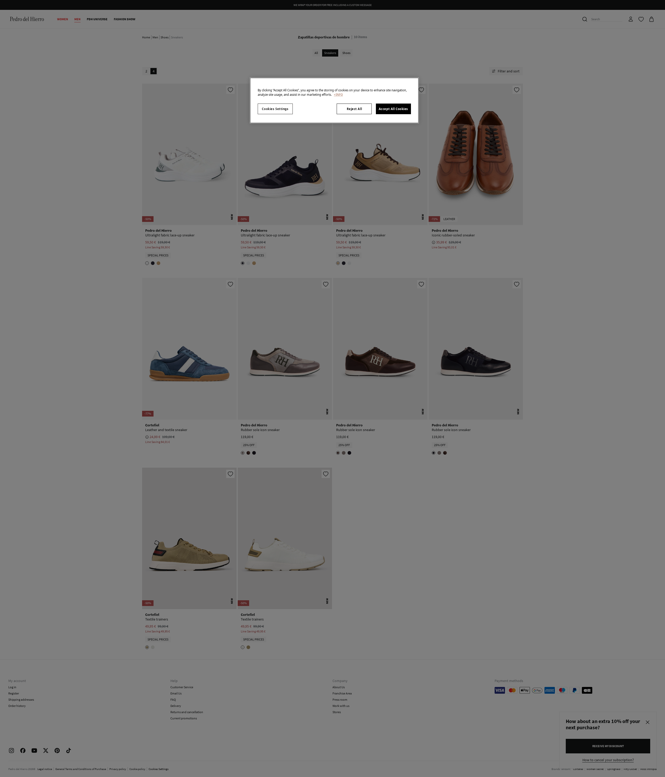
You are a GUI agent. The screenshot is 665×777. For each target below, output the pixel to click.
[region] (334, 100)
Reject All (354, 109)
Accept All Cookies (393, 109)
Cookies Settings (275, 109)
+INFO (338, 95)
